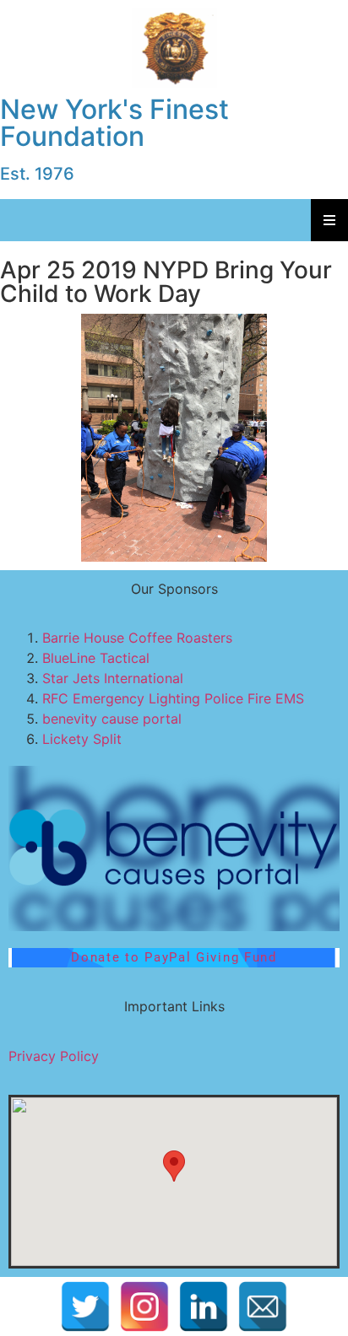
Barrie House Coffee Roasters (137, 637)
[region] (174, 438)
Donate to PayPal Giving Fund (174, 957)
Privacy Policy (53, 1056)
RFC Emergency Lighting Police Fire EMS (173, 698)
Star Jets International (112, 678)
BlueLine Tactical (96, 657)
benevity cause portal (112, 718)
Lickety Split (82, 738)
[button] (174, 848)
